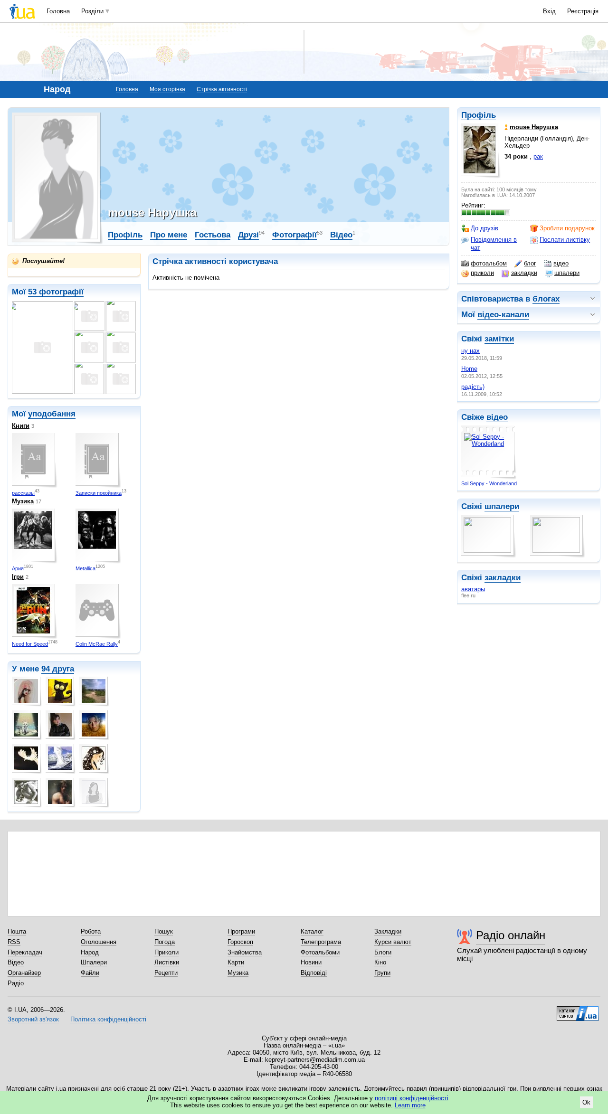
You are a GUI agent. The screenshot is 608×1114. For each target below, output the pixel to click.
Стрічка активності (222, 89)
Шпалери (94, 962)
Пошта (17, 931)
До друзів (484, 228)
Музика (23, 501)
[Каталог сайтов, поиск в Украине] (577, 1010)
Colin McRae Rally (97, 644)
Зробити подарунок (567, 228)
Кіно (380, 962)
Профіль (478, 115)
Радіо (16, 983)
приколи (482, 272)
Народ (90, 952)
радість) (472, 386)
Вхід (549, 11)
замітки (499, 338)
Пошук (163, 931)
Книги (20, 425)
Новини (311, 962)
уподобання (52, 413)
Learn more (410, 1105)
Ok (586, 1102)
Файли (90, 972)
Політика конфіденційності (108, 1019)
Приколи (166, 952)
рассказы (23, 493)
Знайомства (245, 952)
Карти (236, 962)
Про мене (168, 234)
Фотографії (294, 234)
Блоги (382, 952)
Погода (164, 941)
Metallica (85, 568)
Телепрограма (321, 941)
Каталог (312, 931)
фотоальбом (489, 263)
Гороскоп (240, 941)
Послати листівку (565, 239)
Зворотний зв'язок (33, 1019)
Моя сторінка (167, 89)
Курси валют (392, 941)
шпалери (567, 272)
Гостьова (212, 234)
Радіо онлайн (510, 935)
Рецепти (166, 972)
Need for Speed (30, 644)
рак (538, 156)
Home (469, 368)
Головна (58, 11)
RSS (14, 941)
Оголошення (98, 941)
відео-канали (503, 314)
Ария (18, 568)
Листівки (166, 962)
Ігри (18, 576)
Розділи (92, 11)
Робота (91, 931)
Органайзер (24, 972)
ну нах (470, 350)
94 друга (57, 668)
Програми (241, 931)
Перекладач (25, 952)
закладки (524, 272)
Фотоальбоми (320, 952)
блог (530, 263)
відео (561, 263)
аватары (473, 589)
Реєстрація (582, 11)
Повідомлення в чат (494, 243)
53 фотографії (56, 291)
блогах (546, 298)
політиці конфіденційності (411, 1098)
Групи (382, 972)
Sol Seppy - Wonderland (489, 483)
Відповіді (314, 972)
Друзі (248, 234)
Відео (341, 234)
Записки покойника (99, 493)
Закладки (387, 931)
